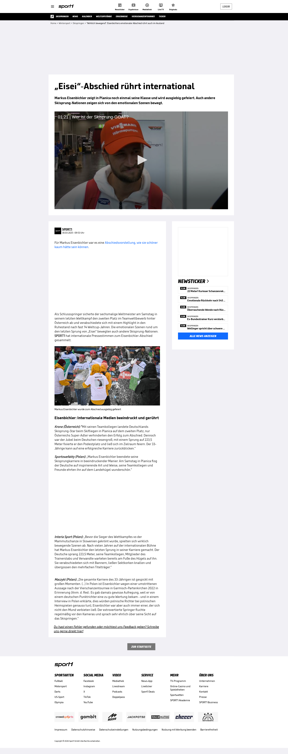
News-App (146, 681)
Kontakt (203, 691)
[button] (141, 160)
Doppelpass (118, 697)
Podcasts (117, 691)
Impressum (60, 729)
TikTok (87, 697)
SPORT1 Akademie (180, 700)
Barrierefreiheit (209, 729)
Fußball (58, 681)
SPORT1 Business (208, 702)
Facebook (89, 681)
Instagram (89, 686)
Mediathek (118, 681)
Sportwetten (177, 695)
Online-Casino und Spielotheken (180, 688)
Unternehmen (207, 681)
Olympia (59, 702)
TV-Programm (178, 681)
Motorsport (60, 686)
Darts (57, 691)
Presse (203, 697)
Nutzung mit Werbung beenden (179, 729)
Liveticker (146, 686)
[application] (141, 160)
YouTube (88, 702)
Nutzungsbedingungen (145, 729)
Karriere (203, 686)
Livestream (118, 686)
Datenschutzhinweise (83, 729)
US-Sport (59, 697)
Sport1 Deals (148, 691)
